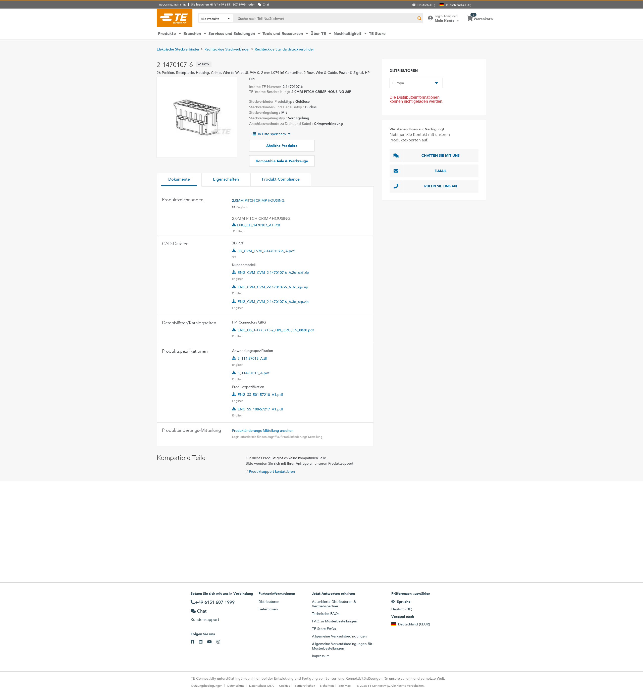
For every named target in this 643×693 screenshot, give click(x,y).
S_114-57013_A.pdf (254, 373)
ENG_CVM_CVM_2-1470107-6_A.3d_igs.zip (273, 287)
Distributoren (268, 601)
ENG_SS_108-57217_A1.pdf (260, 409)
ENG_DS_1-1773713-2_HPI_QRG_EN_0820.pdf (276, 330)
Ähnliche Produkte (281, 145)
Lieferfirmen (268, 609)
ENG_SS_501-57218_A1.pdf (260, 394)
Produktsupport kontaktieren (272, 471)
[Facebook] (195, 642)
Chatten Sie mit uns (440, 155)
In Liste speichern (272, 134)
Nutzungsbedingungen (207, 685)
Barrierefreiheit (305, 685)
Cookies (284, 685)
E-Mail (441, 171)
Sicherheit (327, 685)
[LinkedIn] (203, 642)
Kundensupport (205, 619)
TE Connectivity (174, 18)
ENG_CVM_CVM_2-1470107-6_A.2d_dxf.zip (273, 272)
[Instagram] (221, 642)
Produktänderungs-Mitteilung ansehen (262, 430)
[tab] (179, 180)
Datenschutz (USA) (261, 685)
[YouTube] (212, 642)
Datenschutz (235, 685)
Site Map (345, 685)
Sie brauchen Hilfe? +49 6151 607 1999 (218, 4)
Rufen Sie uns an (440, 186)
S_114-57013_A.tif (252, 358)
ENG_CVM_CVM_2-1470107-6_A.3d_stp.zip (273, 301)
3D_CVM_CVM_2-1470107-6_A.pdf (266, 251)
